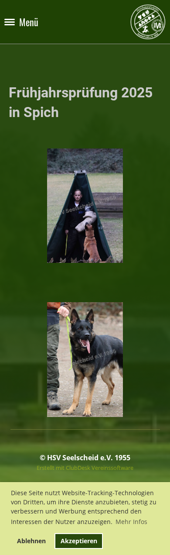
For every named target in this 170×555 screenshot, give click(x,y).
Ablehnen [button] (31, 541)
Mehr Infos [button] (131, 521)
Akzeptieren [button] (79, 541)
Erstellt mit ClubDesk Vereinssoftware (85, 468)
